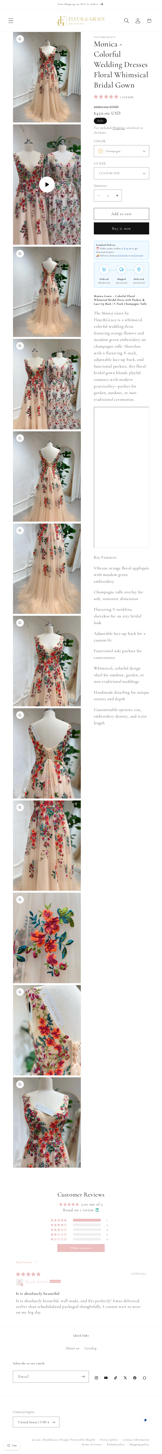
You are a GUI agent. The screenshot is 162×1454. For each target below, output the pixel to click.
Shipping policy (139, 1444)
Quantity (100, 185)
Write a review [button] (81, 1248)
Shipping (118, 128)
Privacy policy (109, 1439)
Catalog (91, 1348)
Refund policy (116, 1444)
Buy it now (121, 228)
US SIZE (100, 163)
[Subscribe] (83, 1377)
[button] (10, 20)
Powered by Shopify (82, 1439)
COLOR (100, 141)
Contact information (136, 1439)
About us (72, 1348)
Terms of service (91, 1444)
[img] (28, 1274)
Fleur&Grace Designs (55, 1439)
